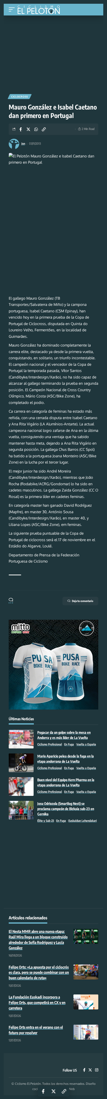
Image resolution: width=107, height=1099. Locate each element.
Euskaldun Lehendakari (82, 821)
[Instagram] (96, 1070)
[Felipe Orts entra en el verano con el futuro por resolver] (85, 1032)
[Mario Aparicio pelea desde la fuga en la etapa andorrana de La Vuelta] (21, 762)
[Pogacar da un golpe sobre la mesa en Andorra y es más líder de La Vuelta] (21, 739)
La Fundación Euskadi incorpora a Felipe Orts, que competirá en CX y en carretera (37, 1002)
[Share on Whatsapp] (36, 129)
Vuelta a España (86, 744)
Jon (23, 143)
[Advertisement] (53, 53)
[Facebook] (84, 1070)
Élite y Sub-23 (45, 821)
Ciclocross (19, 96)
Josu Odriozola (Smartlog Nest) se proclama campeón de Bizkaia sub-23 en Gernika (65, 808)
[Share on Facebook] (20, 129)
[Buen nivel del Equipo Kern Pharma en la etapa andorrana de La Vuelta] (21, 786)
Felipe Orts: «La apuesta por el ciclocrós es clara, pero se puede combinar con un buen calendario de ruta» (39, 972)
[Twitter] (90, 1070)
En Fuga (69, 744)
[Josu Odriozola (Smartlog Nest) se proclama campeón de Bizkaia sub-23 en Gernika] (21, 810)
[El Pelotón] (40, 10)
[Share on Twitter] (28, 129)
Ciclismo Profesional (49, 744)
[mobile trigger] (13, 9)
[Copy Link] (43, 129)
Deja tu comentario (82, 601)
